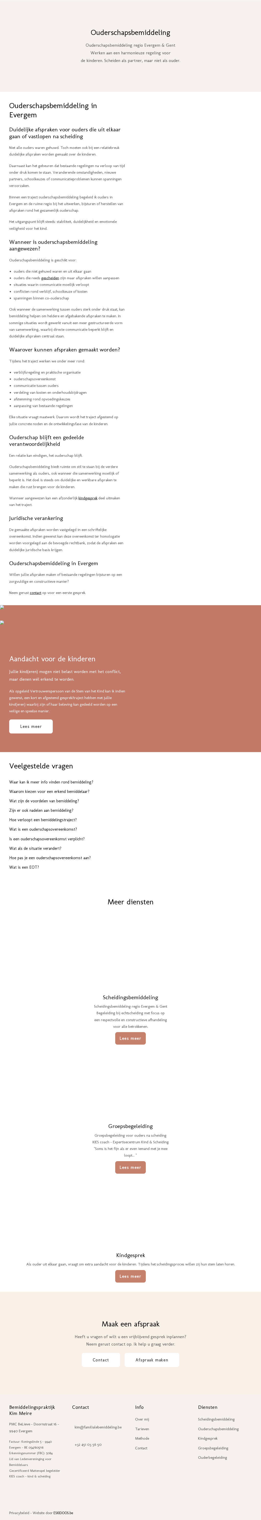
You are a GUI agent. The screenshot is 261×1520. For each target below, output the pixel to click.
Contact (206, 11)
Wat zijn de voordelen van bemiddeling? (44, 801)
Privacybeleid (19, 1513)
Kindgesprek (130, 1255)
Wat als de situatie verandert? (35, 848)
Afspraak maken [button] (152, 1360)
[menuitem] (108, 12)
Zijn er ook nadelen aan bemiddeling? (41, 810)
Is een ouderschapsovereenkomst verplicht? (47, 839)
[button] (130, 950)
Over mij (142, 1419)
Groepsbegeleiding (130, 1126)
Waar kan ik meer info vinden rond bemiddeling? (51, 782)
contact (35, 592)
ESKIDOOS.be (63, 1513)
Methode (142, 1438)
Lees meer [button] (31, 726)
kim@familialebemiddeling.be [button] (98, 1427)
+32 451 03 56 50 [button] (88, 1444)
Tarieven (182, 11)
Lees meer (130, 1038)
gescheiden (50, 278)
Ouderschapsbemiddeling (218, 1429)
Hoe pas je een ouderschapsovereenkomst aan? (50, 857)
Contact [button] (101, 1360)
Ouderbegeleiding (147, 11)
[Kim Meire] (49, 12)
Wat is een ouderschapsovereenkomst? (43, 829)
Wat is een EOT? (24, 867)
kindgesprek (88, 498)
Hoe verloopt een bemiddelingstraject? (43, 819)
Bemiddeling (108, 11)
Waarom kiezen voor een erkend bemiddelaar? (49, 791)
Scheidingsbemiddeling (130, 997)
